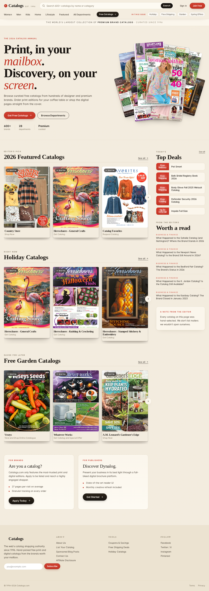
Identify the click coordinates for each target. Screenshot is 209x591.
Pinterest (165, 556)
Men (18, 14)
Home (38, 14)
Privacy (201, 585)
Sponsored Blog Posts (67, 551)
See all (141, 158)
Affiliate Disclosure (66, 560)
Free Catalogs (106, 14)
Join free (197, 5)
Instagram (166, 551)
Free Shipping (167, 14)
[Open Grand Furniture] (164, 80)
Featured (64, 14)
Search (166, 5)
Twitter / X (166, 547)
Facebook (166, 543)
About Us (61, 543)
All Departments (82, 14)
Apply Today (19, 500)
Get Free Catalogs (18, 115)
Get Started (93, 497)
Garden (182, 14)
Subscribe (52, 566)
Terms (192, 585)
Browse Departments (53, 115)
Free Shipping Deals (118, 547)
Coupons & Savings (118, 543)
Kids (28, 14)
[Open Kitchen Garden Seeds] (186, 94)
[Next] (148, 197)
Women (8, 14)
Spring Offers (197, 14)
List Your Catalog (65, 547)
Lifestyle (50, 14)
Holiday (153, 14)
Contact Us (62, 556)
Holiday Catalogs (117, 551)
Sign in (183, 5)
